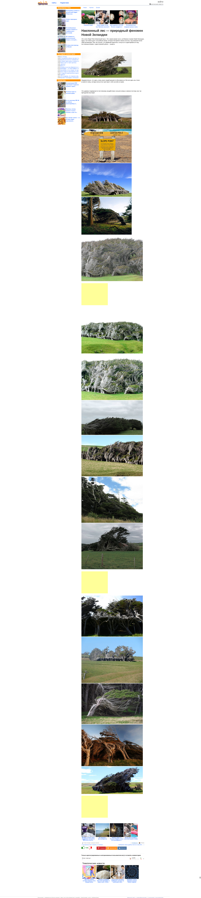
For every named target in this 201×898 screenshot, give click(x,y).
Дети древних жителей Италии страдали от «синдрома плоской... (116, 26)
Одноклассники (113, 848)
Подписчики (64, 3)
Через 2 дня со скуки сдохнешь (68, 62)
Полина (142, 842)
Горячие (91, 7)
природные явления (95, 842)
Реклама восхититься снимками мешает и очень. (73, 59)
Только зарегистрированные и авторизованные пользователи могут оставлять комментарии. (111, 855)
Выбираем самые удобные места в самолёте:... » (131, 844)
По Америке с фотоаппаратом (102, 838)
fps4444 (133, 857)
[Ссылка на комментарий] (82, 859)
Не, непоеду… (64, 56)
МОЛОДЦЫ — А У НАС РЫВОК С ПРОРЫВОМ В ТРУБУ (74, 68)
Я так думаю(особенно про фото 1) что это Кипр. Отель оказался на (78, 58)
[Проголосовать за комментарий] (141, 859)
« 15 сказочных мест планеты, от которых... (92, 844)
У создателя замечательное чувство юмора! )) (72, 73)
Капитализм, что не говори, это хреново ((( (71, 70)
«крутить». (63, 64)
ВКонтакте (123, 848)
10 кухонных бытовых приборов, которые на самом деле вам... (117, 881)
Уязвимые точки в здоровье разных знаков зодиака (132, 881)
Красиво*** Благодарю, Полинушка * (69, 77)
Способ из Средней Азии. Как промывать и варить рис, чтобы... (103, 881)
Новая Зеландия (87, 842)
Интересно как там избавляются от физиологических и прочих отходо (78, 67)
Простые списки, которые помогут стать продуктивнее (89, 881)
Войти (160, 2)
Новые (85, 7)
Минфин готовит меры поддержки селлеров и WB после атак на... (88, 839)
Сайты (54, 3)
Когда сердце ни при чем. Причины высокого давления (102, 26)
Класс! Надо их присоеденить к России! (70, 71)
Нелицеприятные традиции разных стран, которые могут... (131, 26)
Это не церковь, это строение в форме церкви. (72, 76)
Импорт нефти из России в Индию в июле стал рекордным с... (117, 839)
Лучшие (98, 7)
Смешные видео (88, 25)
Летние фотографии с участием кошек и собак (131, 838)
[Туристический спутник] (43, 4)
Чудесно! (62, 74)
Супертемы (62, 80)
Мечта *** (62, 65)
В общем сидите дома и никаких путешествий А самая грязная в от (77, 61)
